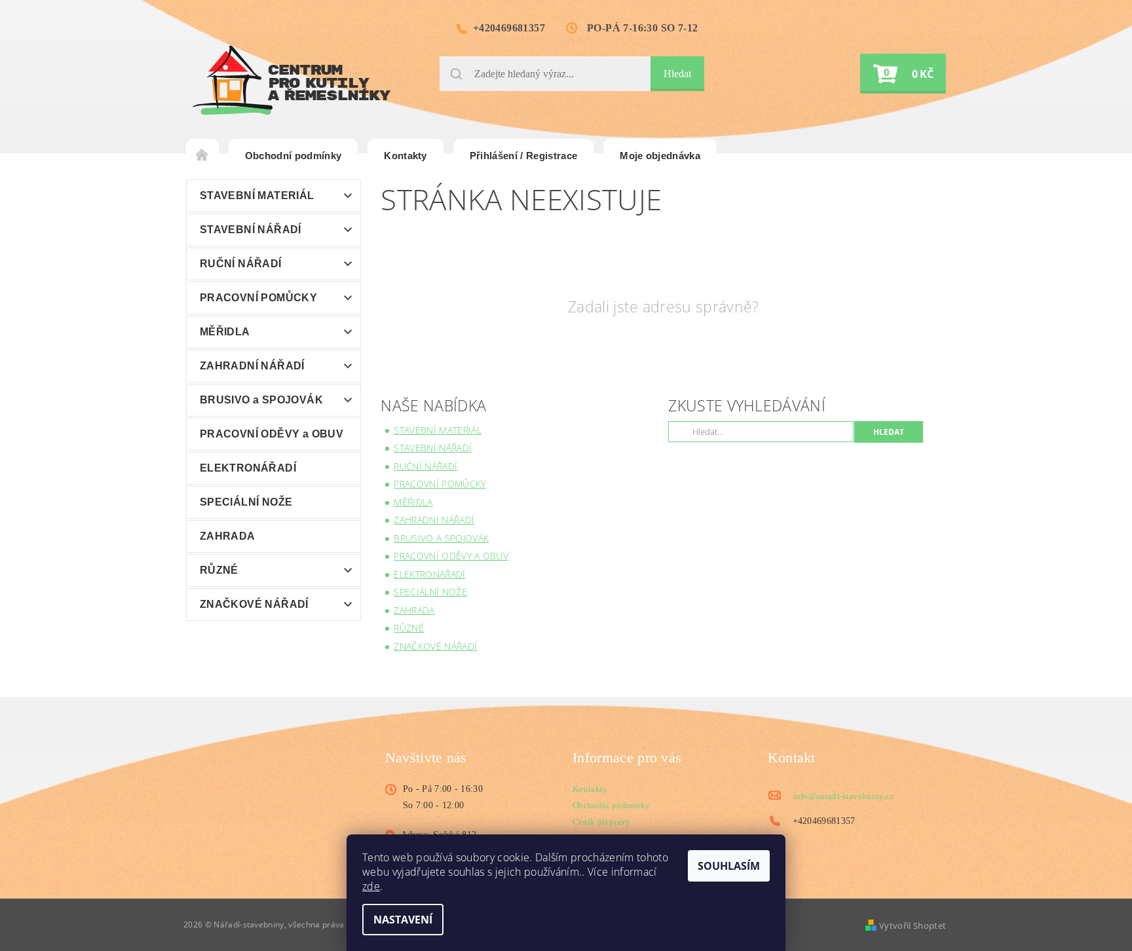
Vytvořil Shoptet (912, 925)
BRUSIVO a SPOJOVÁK (261, 399)
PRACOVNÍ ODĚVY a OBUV (271, 433)
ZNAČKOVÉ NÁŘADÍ (254, 604)
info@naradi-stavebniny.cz (843, 796)
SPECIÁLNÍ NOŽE (246, 502)
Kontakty (405, 155)
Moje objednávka (660, 155)
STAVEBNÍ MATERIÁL (257, 195)
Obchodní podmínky (293, 155)
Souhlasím (729, 866)
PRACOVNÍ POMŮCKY (258, 297)
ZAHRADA (227, 536)
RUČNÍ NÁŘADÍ (241, 263)
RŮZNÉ (219, 570)
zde (371, 886)
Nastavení (402, 919)
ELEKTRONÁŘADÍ (248, 468)
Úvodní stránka (202, 156)
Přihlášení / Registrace (523, 155)
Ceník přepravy (601, 822)
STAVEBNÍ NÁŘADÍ (250, 229)
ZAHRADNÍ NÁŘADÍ (252, 365)
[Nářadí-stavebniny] (291, 80)
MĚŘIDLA (225, 331)
